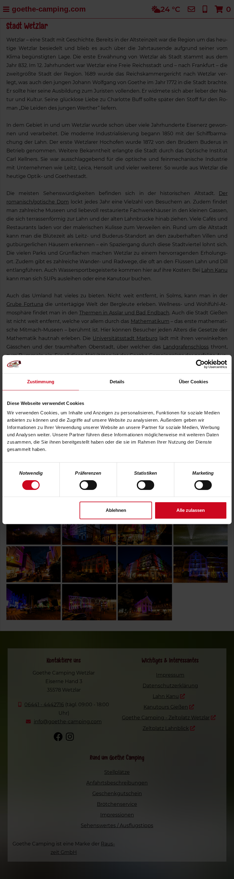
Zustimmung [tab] (40, 381)
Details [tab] (117, 381)
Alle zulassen (190, 510)
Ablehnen (116, 510)
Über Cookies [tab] (193, 381)
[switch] (88, 485)
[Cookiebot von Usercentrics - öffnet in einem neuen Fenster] (200, 364)
